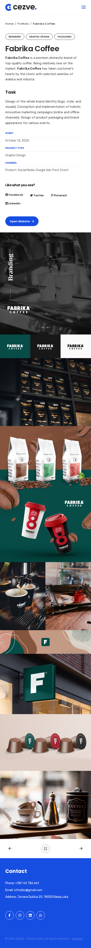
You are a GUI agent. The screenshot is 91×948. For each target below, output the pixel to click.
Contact (77, 938)
